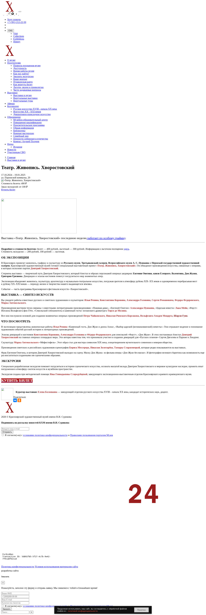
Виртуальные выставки (25, 98)
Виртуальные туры (23, 101)
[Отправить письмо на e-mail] (20, 14)
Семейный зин (21, 136)
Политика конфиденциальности (17, 566)
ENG (10, 31)
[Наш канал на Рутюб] (9, 14)
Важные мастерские (23, 133)
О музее (11, 60)
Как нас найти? (21, 73)
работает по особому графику (106, 238)
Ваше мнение (20, 79)
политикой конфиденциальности (82, 611)
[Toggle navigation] (20, 11)
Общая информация (23, 128)
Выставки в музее (22, 95)
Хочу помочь (14, 19)
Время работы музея (23, 71)
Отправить (7, 432)
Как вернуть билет (22, 84)
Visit (15, 33)
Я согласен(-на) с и (59, 435)
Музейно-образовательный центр (30, 119)
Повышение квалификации (27, 122)
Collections (18, 36)
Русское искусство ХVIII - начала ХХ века (35, 109)
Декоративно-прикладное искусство (32, 114)
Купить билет (8, 189)
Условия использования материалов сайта (56, 566)
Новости (11, 149)
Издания (17, 147)
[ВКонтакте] (15, 400)
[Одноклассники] (19, 400)
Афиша (11, 103)
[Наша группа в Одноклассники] (2, 14)
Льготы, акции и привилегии (28, 87)
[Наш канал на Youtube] (17, 14)
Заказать (6, 609)
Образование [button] (14, 117)
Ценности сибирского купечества (30, 138)
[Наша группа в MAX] (13, 14)
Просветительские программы (29, 125)
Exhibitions (18, 39)
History (16, 41)
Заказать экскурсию (23, 76)
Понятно (141, 610)
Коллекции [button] (13, 106)
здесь (126, 249)
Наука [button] (10, 144)
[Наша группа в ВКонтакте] (6, 14)
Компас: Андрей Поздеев (26, 141)
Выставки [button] (12, 92)
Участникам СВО (16, 152)
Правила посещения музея (26, 65)
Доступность (20, 68)
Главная (11, 157)
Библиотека (19, 130)
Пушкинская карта (23, 82)
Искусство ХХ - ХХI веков (27, 111)
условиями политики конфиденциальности (45, 435)
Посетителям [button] (14, 63)
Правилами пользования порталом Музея (91, 435)
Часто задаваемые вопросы (27, 90)
